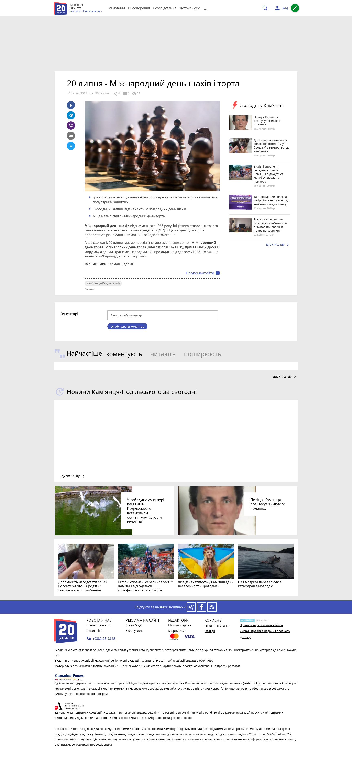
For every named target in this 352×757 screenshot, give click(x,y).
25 (136, 93)
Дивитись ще (278, 244)
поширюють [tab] (202, 354)
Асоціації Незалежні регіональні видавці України (116, 660)
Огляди (210, 631)
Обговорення (139, 8)
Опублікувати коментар (127, 326)
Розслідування (164, 8)
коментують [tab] (124, 354)
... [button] (205, 8)
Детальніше (94, 631)
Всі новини (116, 8)
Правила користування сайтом (261, 625)
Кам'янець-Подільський (103, 283)
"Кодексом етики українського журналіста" (133, 650)
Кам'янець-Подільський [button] (84, 11)
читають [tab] (163, 354)
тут (57, 655)
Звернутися (134, 631)
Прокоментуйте (203, 273)
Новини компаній (217, 626)
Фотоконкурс (189, 8)
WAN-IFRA (206, 660)
